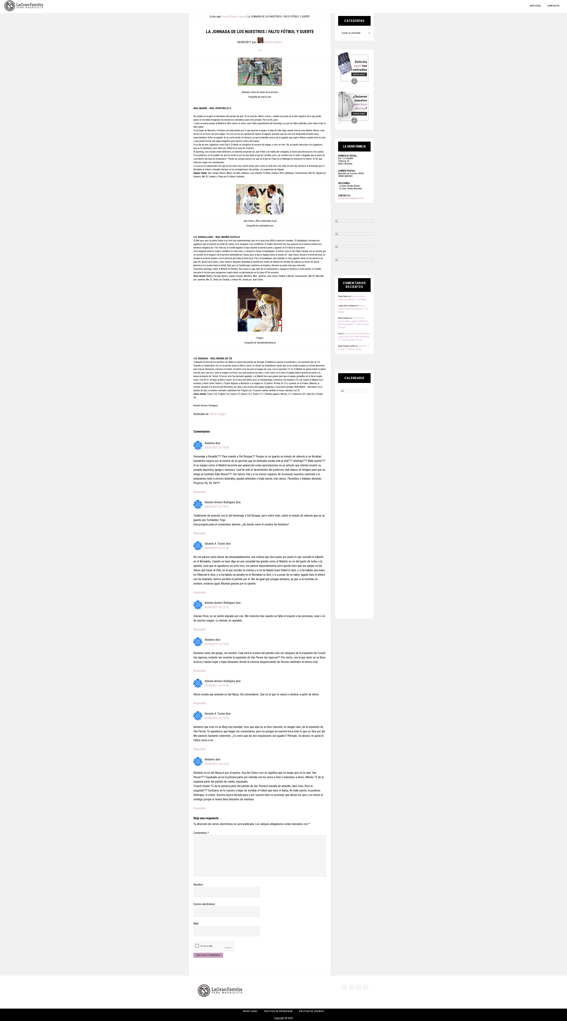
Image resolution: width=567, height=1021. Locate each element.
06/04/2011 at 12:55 (217, 764)
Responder (199, 492)
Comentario (201, 833)
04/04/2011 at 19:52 (217, 506)
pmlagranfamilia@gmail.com (351, 198)
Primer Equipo (218, 414)
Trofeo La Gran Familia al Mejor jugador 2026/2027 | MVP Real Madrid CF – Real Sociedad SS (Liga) (354, 336)
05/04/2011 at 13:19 (217, 607)
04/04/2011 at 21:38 (217, 548)
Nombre (198, 884)
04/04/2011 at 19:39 (217, 447)
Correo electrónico (204, 904)
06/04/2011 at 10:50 (217, 718)
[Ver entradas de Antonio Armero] (260, 40)
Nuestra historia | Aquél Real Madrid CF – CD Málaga (353, 308)
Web (196, 923)
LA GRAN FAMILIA (23, 6)
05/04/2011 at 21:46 (217, 685)
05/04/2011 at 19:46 (217, 644)
